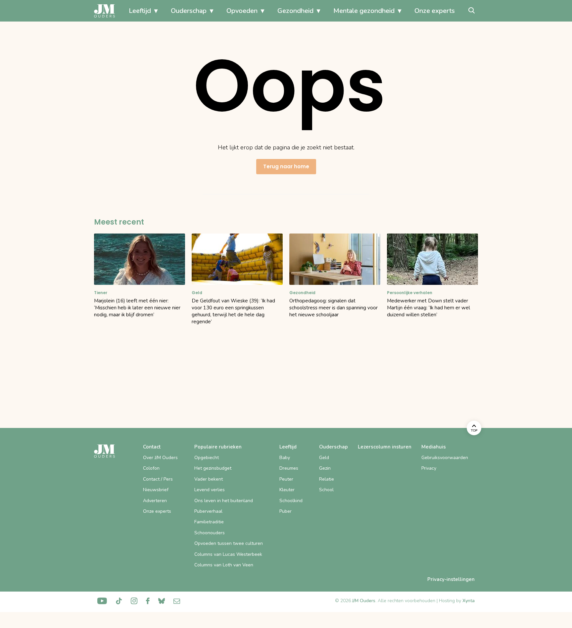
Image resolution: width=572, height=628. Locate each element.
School (326, 490)
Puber (285, 511)
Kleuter (287, 490)
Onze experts (434, 10)
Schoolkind (291, 500)
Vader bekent (208, 479)
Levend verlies (209, 490)
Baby (284, 457)
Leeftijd (140, 10)
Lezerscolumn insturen (384, 447)
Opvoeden (242, 10)
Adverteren (155, 500)
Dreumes (288, 468)
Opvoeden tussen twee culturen (228, 543)
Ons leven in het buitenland (223, 500)
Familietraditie (209, 522)
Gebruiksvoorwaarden (444, 457)
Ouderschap (189, 10)
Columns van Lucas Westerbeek (228, 554)
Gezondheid (295, 10)
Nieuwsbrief (155, 490)
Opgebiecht (206, 457)
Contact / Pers (158, 479)
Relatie (326, 479)
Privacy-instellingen (451, 579)
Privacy (428, 468)
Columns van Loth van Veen (223, 565)
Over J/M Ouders (160, 457)
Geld (324, 457)
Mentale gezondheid (364, 10)
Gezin (325, 468)
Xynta (468, 601)
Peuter (286, 479)
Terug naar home (286, 166)
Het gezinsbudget (212, 468)
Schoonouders (209, 533)
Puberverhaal (208, 511)
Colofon (151, 468)
